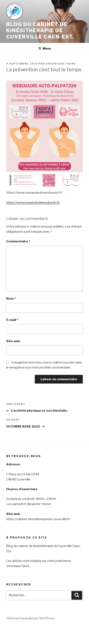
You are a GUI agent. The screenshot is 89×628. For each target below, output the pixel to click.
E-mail (12, 320)
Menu (47, 48)
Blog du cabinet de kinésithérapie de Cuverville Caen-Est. (40, 30)
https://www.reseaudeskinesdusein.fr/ (33, 202)
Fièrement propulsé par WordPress (30, 618)
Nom (11, 298)
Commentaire (18, 241)
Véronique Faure (61, 63)
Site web (13, 341)
